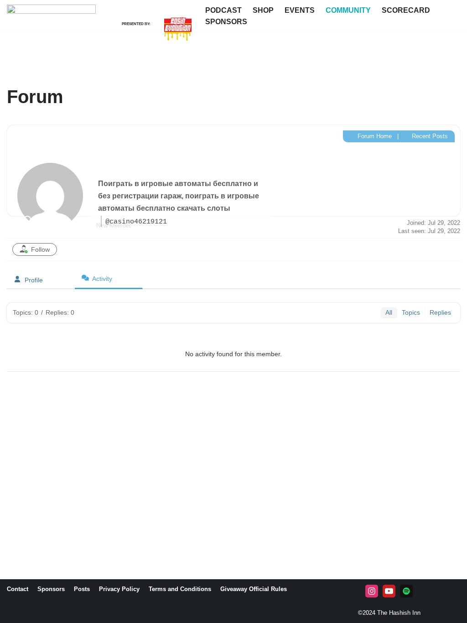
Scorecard (406, 10)
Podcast (223, 10)
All (388, 312)
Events (300, 10)
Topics (411, 312)
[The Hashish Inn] (51, 36)
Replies (440, 312)
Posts (82, 589)
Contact (17, 589)
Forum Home (374, 136)
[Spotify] (406, 591)
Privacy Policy (119, 589)
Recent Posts (429, 136)
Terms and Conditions (180, 589)
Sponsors (226, 22)
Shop (263, 10)
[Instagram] (371, 591)
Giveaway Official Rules (253, 589)
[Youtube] (389, 591)
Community (348, 10)
